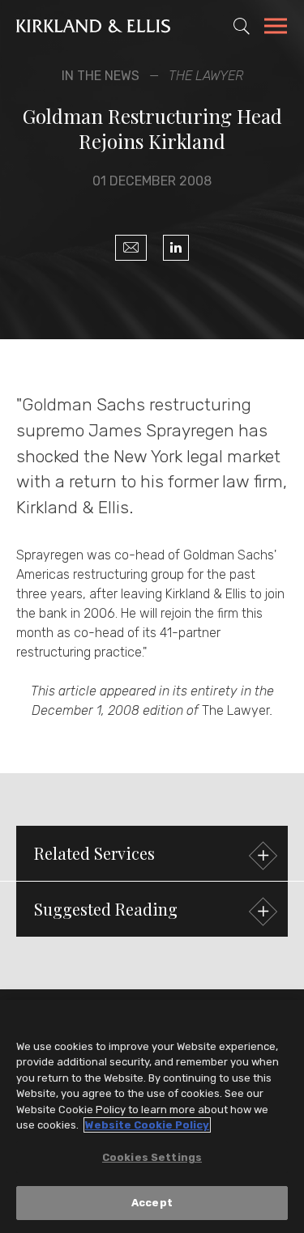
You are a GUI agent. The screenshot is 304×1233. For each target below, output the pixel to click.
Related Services (94, 853)
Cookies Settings (152, 1157)
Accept (152, 1203)
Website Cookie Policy (147, 1125)
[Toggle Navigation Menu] (275, 28)
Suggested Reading (106, 909)
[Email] (131, 248)
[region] (152, 1116)
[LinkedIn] (176, 248)
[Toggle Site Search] (241, 26)
